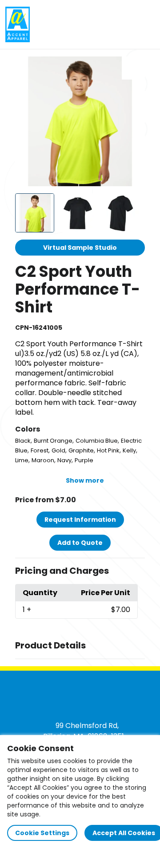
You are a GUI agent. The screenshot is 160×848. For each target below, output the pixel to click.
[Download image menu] (133, 68)
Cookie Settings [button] (42, 832)
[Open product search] (126, 24)
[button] (80, 571)
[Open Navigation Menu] (145, 24)
